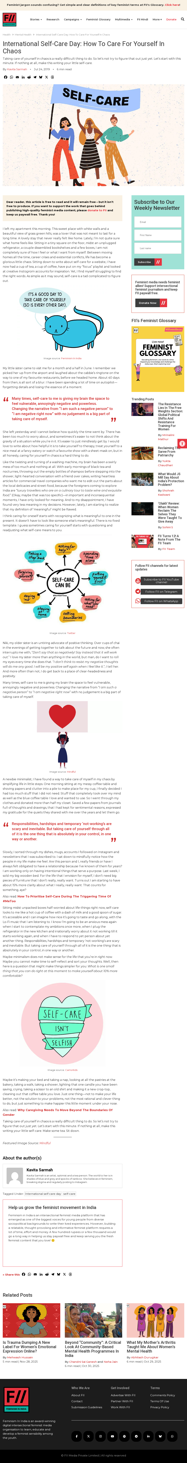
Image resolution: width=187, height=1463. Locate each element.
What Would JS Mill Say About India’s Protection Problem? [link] (171, 479)
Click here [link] (172, 5)
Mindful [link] (71, 771)
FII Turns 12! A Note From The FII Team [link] (169, 539)
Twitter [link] (71, 633)
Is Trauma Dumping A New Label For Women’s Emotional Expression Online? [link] (29, 1346)
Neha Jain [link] (111, 1361)
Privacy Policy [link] (159, 1407)
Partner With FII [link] (122, 1401)
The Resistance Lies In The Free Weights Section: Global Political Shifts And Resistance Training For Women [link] (170, 416)
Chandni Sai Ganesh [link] (83, 1361)
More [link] (156, 19)
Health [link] (7, 34)
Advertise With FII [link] (123, 1395)
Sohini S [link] (167, 527)
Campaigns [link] (72, 19)
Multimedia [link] (123, 19)
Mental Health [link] (23, 34)
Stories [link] (35, 19)
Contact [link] (77, 1401)
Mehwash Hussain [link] (20, 1357)
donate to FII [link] (97, 210)
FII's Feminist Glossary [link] (153, 320)
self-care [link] (69, 1194)
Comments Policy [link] (162, 1395)
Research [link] (53, 19)
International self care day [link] (43, 1194)
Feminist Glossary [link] (98, 19)
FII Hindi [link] (142, 19)
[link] (182, 443)
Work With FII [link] (120, 1407)
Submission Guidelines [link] (86, 1407)
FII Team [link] (168, 549)
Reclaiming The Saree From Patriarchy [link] (169, 451)
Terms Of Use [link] (159, 1401)
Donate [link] (171, 19)
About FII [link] (78, 1395)
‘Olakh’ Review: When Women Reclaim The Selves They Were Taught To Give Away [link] (170, 512)
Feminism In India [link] (71, 358)
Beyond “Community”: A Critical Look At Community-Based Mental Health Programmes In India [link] (93, 1349)
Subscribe (144, 262)
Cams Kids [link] (71, 1069)
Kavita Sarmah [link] (17, 69)
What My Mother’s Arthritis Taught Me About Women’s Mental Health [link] (151, 1346)
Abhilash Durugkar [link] (145, 1357)
